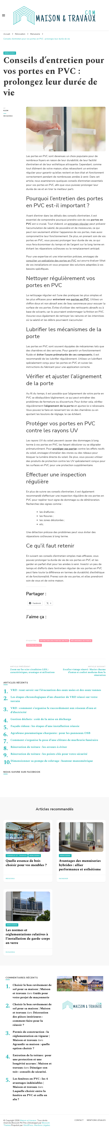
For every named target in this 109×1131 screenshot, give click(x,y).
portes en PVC (80, 299)
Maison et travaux (28, 1120)
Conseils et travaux (17, 856)
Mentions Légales (42, 1125)
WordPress (28, 1125)
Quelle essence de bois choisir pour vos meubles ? (26, 863)
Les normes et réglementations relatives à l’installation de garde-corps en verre (28, 936)
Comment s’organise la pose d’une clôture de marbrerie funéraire (54, 740)
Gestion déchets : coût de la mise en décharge (41, 719)
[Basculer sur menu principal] (3, 15)
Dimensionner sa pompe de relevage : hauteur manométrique (52, 761)
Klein (5, 111)
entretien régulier (78, 224)
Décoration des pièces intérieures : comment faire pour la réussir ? (30, 1018)
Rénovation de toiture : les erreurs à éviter (39, 747)
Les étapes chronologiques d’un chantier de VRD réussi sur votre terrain (54, 699)
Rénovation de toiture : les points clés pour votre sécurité (49, 754)
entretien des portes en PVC (54, 641)
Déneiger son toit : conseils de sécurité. (30, 1070)
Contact (79, 1120)
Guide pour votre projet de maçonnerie (31, 995)
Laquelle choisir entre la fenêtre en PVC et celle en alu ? (30, 1095)
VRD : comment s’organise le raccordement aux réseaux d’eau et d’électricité (53, 710)
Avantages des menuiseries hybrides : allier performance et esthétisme (80, 865)
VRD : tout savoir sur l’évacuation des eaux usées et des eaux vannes (56, 690)
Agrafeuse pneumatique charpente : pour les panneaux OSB (50, 733)
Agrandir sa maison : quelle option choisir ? (31, 1046)
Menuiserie (10, 53)
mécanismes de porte (81, 641)
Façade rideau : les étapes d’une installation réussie (45, 726)
